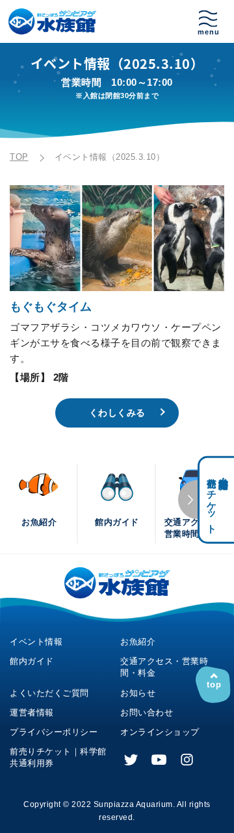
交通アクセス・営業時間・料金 (164, 667)
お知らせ (137, 693)
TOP (19, 157)
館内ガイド (32, 661)
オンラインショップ (160, 732)
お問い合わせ (146, 712)
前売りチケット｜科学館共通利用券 (58, 757)
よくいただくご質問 (49, 693)
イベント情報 (36, 642)
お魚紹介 (137, 642)
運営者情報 (32, 712)
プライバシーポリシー (54, 732)
